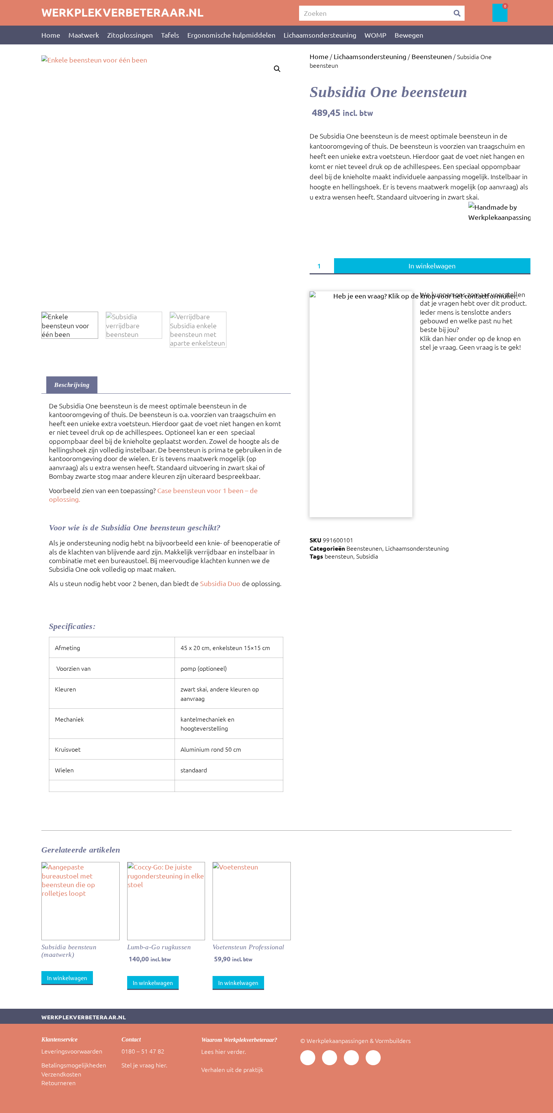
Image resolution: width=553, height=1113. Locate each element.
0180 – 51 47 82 (143, 1051)
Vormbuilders (393, 1040)
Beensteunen (432, 56)
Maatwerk (83, 35)
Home (50, 35)
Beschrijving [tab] (71, 384)
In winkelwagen (432, 265)
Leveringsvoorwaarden (71, 1051)
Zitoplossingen (130, 35)
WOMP (375, 35)
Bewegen (409, 35)
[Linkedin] (329, 1057)
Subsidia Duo (220, 583)
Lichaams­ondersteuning (320, 35)
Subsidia (367, 556)
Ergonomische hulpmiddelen (231, 35)
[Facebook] (351, 1057)
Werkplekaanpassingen (337, 1040)
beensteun (339, 556)
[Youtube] (307, 1057)
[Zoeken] (457, 13)
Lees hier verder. (223, 1051)
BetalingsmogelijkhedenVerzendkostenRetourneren (73, 1074)
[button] (277, 69)
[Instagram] (373, 1057)
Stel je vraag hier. (144, 1065)
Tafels (170, 35)
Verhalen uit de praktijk (232, 1069)
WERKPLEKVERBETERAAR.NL (122, 12)
